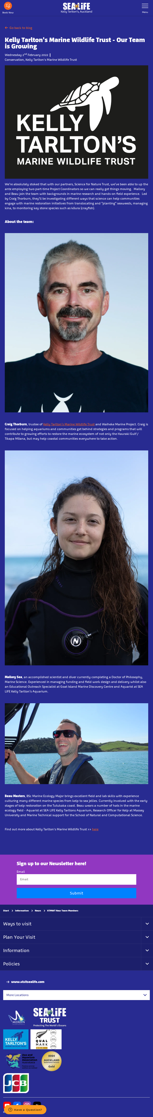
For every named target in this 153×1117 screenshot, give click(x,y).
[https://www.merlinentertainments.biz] (17, 1018)
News (38, 910)
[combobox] (76, 995)
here (95, 829)
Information (22, 910)
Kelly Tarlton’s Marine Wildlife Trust (69, 424)
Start (6, 910)
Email (21, 872)
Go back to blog (21, 28)
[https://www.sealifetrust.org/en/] (49, 1018)
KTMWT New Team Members (62, 910)
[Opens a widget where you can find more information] (25, 1110)
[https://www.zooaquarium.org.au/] (21, 1061)
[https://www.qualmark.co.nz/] (46, 1039)
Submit (76, 893)
